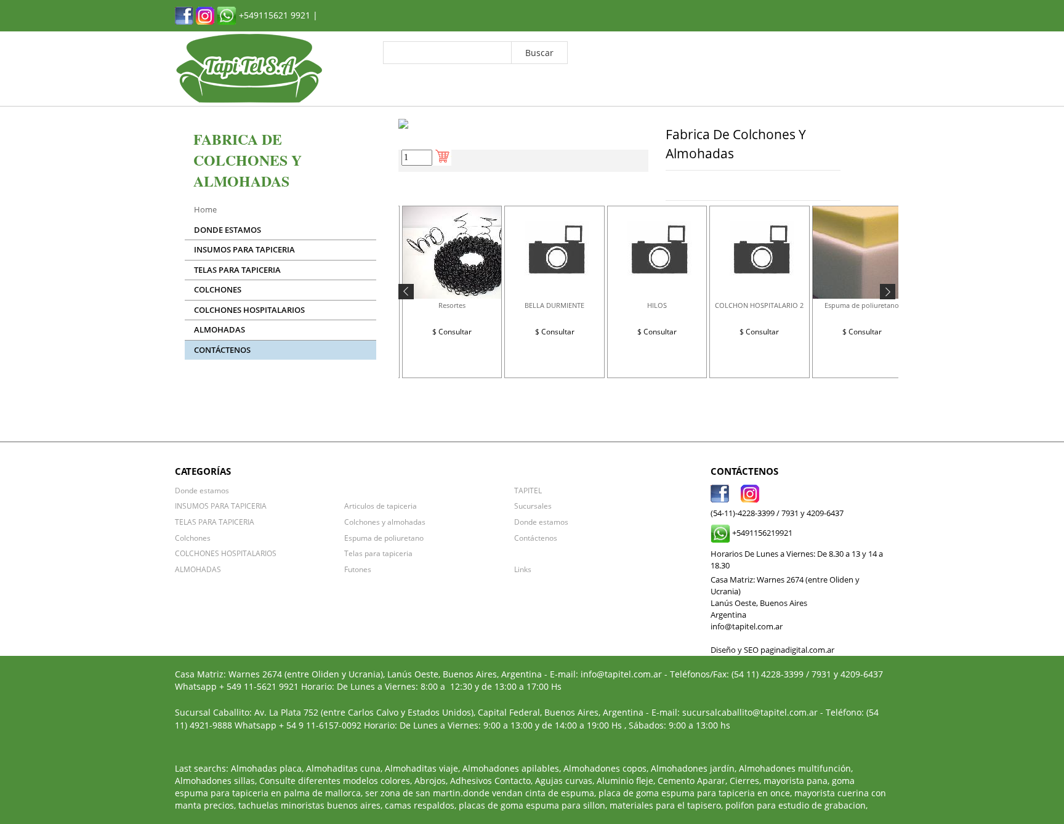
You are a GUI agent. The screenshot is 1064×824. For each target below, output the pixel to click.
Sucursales (533, 506)
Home (205, 209)
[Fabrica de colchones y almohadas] (184, 14)
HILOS (657, 305)
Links (522, 569)
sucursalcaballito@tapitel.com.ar (750, 712)
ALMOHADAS (219, 330)
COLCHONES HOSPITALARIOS (249, 310)
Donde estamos (227, 230)
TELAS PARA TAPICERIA (237, 270)
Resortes (451, 305)
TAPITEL (528, 490)
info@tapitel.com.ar (621, 674)
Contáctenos (222, 350)
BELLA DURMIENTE (554, 305)
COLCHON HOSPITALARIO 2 (759, 305)
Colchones (217, 290)
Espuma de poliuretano (861, 305)
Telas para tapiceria (378, 553)
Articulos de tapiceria (380, 506)
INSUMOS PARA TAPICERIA (244, 249)
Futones (357, 569)
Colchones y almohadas (384, 522)
